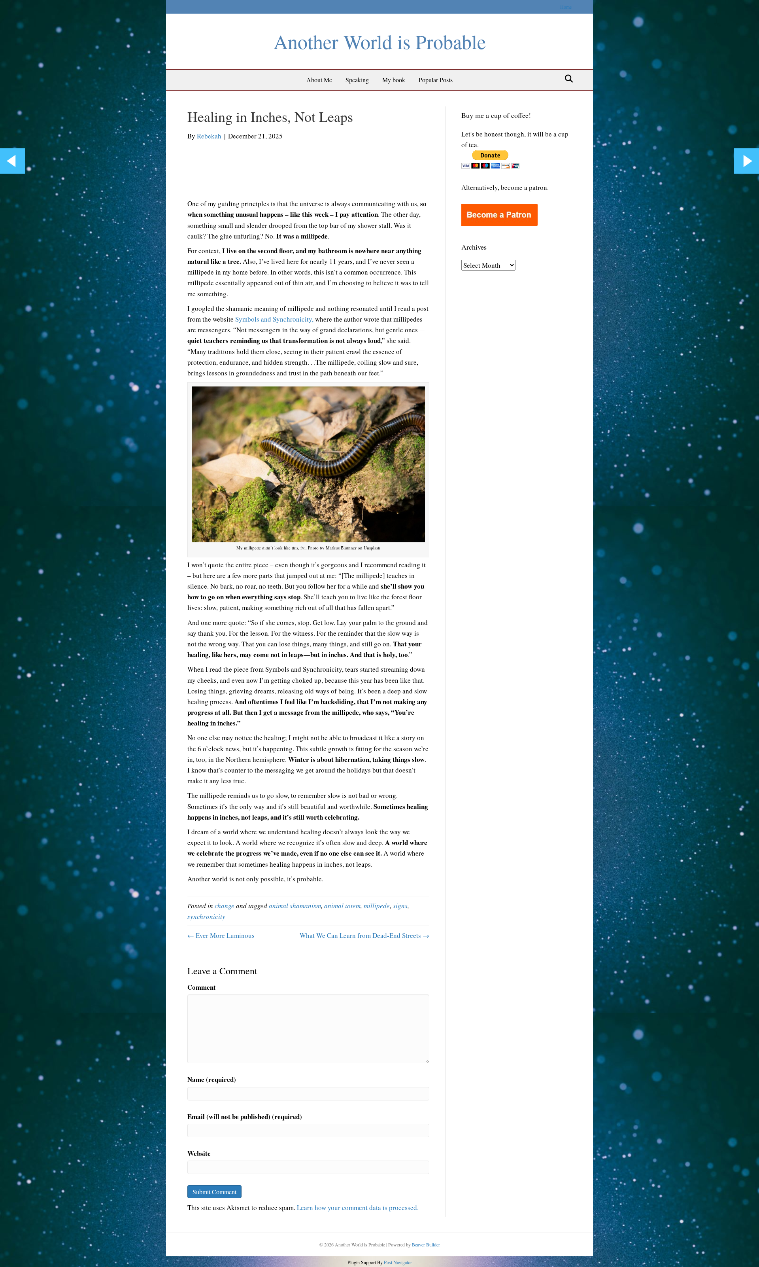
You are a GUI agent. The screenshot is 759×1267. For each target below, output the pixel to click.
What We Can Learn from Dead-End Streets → (364, 935)
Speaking (357, 80)
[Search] (567, 79)
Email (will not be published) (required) (244, 1116)
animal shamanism (295, 905)
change (224, 905)
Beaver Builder (426, 1244)
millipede (377, 905)
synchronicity (206, 916)
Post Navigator (397, 1262)
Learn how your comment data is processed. (358, 1207)
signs (400, 905)
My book (393, 80)
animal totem (342, 905)
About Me (319, 80)
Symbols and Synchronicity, (274, 319)
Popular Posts (436, 80)
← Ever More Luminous (221, 935)
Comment (201, 987)
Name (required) (211, 1079)
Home (566, 7)
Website (199, 1153)
